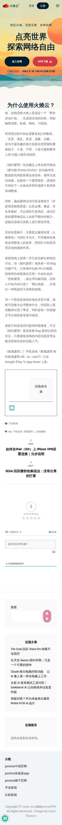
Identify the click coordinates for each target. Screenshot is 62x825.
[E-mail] (12, 409)
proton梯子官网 (16, 780)
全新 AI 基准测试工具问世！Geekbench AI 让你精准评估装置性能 (31, 687)
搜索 (14, 607)
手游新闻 (13, 423)
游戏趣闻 (41, 431)
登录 (54, 532)
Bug (10, 431)
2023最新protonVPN (43, 806)
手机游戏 (17, 431)
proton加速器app (17, 773)
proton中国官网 (16, 766)
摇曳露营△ (29, 431)
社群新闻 (11, 795)
